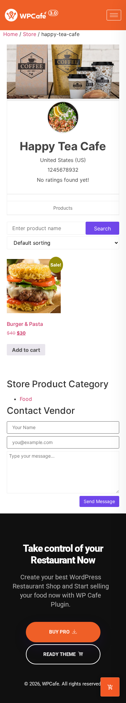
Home (10, 34)
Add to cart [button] (26, 350)
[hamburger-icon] (114, 15)
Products (62, 208)
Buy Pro (59, 632)
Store (29, 34)
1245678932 (63, 169)
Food (26, 399)
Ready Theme (59, 654)
